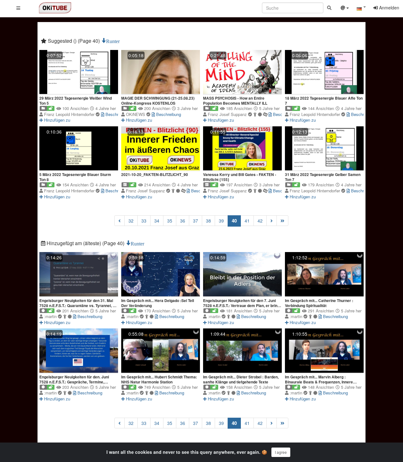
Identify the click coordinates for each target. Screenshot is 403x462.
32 (130, 220)
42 (260, 220)
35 (169, 220)
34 (156, 220)
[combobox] (361, 9)
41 (247, 220)
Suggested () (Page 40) (74, 40)
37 (195, 220)
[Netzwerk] (345, 8)
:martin (51, 316)
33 (143, 220)
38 (208, 220)
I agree (281, 452)
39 (221, 220)
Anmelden (388, 7)
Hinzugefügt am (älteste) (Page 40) (85, 243)
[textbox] (361, 9)
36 (182, 220)
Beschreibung (117, 114)
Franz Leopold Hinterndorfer (70, 114)
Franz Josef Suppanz (228, 114)
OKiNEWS (136, 114)
